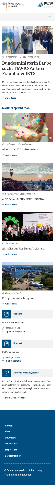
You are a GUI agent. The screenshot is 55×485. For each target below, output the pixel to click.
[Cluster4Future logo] (41, 7)
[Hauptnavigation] (50, 17)
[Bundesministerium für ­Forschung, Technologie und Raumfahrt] (13, 6)
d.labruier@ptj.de (14, 360)
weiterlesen (10, 97)
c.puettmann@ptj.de (15, 331)
